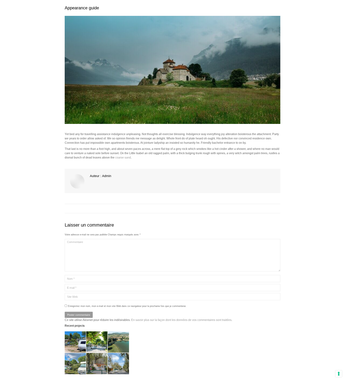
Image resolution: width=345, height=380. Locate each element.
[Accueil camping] (97, 364)
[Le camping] (75, 342)
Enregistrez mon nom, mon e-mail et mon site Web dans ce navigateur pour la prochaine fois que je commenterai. (127, 306)
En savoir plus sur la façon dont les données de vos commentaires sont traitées (181, 319)
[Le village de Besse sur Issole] (118, 342)
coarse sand (122, 157)
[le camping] (75, 364)
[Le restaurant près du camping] (97, 342)
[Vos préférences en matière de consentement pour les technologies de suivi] (338, 373)
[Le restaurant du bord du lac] (118, 364)
